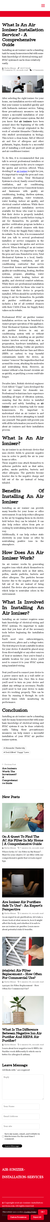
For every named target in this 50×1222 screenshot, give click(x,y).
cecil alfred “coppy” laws (17, 752)
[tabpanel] (23, 84)
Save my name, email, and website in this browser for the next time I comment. (22, 1136)
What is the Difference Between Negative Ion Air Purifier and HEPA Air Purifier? (22, 1035)
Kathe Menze (10, 68)
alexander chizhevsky (15, 748)
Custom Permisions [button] (18, 1217)
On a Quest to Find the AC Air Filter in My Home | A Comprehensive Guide (22, 840)
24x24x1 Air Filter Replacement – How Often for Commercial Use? (22, 974)
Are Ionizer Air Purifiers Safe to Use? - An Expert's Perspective (22, 906)
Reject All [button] (37, 1217)
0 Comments (38, 70)
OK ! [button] (43, 1212)
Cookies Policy (30, 1212)
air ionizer (22, 171)
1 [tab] (22, 88)
